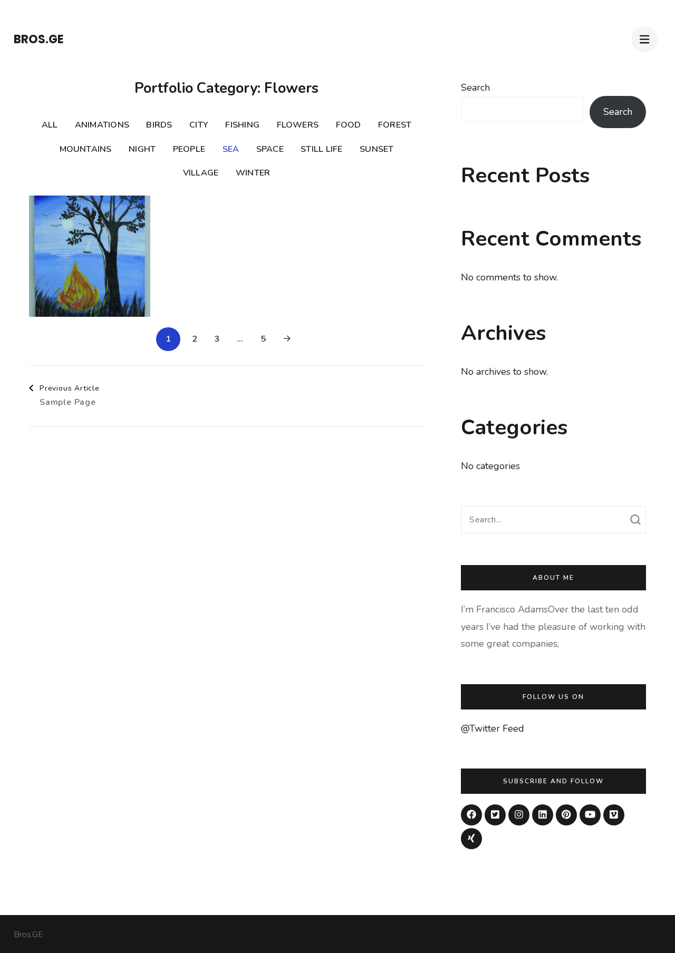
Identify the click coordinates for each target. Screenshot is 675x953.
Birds (159, 125)
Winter (253, 173)
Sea (231, 149)
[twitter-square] (495, 814)
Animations (102, 125)
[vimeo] (613, 814)
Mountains (86, 149)
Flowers (298, 125)
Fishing (242, 125)
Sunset (376, 149)
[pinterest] (566, 814)
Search (475, 87)
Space (270, 149)
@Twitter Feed (492, 728)
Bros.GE (39, 39)
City (198, 125)
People (189, 149)
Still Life (321, 149)
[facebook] (471, 814)
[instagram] (518, 814)
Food (348, 125)
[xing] (471, 838)
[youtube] (590, 814)
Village (201, 173)
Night (142, 149)
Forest (394, 125)
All (50, 125)
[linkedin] (542, 814)
